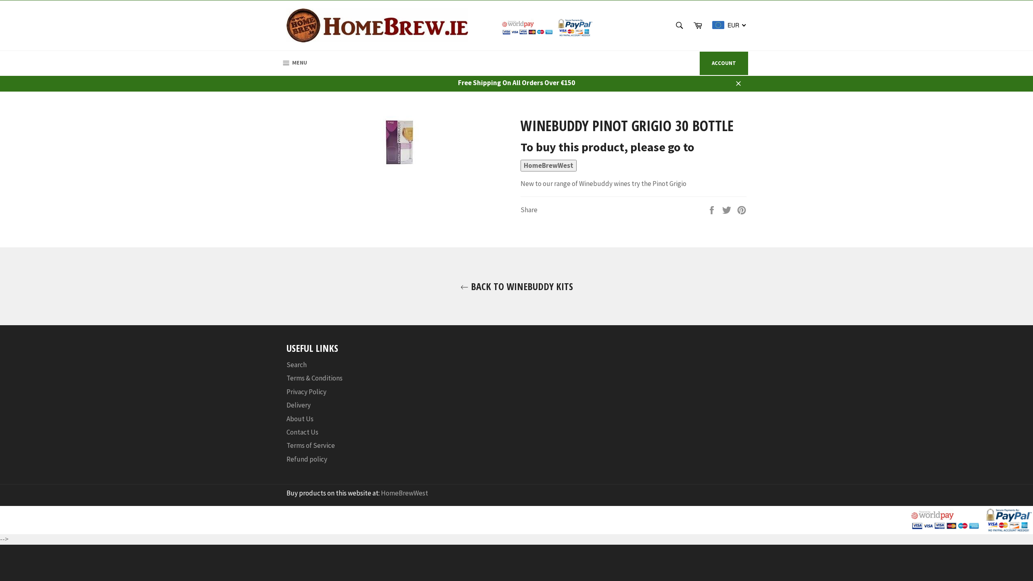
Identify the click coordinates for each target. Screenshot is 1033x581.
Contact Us (302, 432)
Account (724, 63)
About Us (300, 418)
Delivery (298, 405)
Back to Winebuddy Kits (520, 286)
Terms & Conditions (314, 378)
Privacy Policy (306, 391)
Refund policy (306, 459)
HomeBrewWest (548, 165)
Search (296, 364)
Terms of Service (310, 445)
